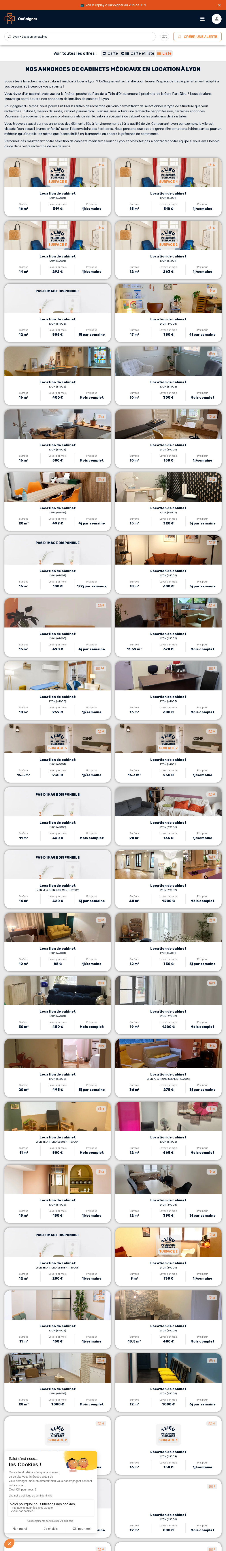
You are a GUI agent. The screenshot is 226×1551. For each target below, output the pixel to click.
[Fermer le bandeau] (219, 5)
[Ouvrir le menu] (202, 19)
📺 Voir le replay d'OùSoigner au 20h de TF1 (113, 5)
